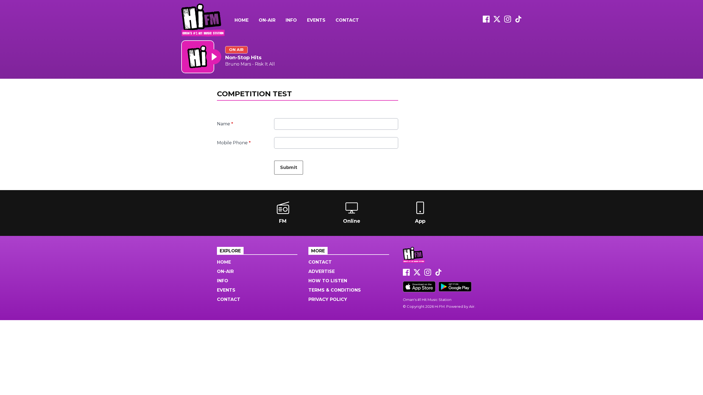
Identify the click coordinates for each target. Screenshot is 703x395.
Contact (347, 20)
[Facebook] (486, 21)
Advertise (321, 271)
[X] (496, 21)
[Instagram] (507, 21)
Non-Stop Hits (243, 58)
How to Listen (327, 280)
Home (242, 20)
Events (316, 20)
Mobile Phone (234, 142)
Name (225, 123)
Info (291, 20)
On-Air (267, 20)
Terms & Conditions (334, 290)
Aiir (472, 306)
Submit (288, 167)
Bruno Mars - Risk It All (250, 64)
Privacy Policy (327, 299)
